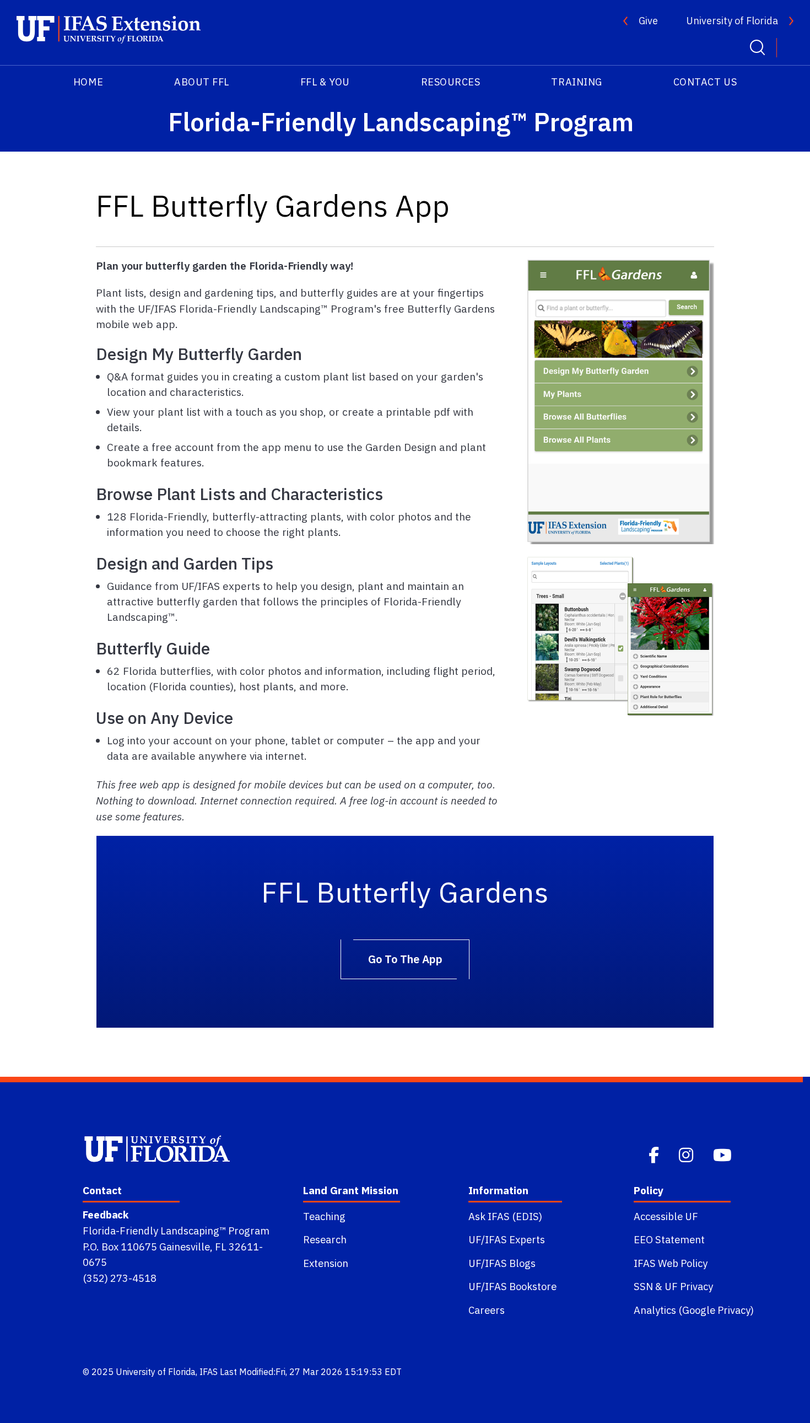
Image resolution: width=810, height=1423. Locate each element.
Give (648, 20)
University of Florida (732, 20)
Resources (450, 82)
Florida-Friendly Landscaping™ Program (176, 1230)
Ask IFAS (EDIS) (505, 1216)
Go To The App (405, 959)
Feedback (105, 1214)
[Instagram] (687, 1154)
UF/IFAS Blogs (502, 1263)
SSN (643, 1286)
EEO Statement (669, 1239)
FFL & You (325, 82)
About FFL (201, 82)
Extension (325, 1263)
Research (325, 1239)
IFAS (208, 1371)
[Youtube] (723, 1154)
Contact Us (705, 82)
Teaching (324, 1216)
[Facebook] (655, 1154)
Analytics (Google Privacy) (694, 1310)
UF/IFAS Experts (506, 1239)
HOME (88, 82)
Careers (486, 1310)
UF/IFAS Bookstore (512, 1286)
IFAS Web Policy (671, 1263)
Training (576, 82)
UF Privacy (689, 1286)
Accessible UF (666, 1216)
